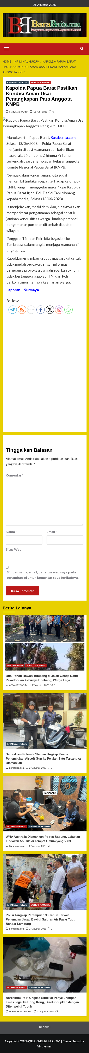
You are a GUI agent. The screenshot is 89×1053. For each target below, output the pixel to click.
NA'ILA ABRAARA (18, 111)
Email (52, 531)
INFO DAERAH (15, 665)
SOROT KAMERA (40, 82)
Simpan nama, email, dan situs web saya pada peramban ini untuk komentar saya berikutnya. (43, 574)
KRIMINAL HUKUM (17, 82)
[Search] (81, 48)
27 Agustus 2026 (40, 685)
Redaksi (44, 1027)
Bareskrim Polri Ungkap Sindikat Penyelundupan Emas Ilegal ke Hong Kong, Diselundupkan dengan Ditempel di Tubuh (42, 1002)
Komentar (15, 475)
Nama (11, 531)
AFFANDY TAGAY (18, 685)
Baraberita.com (16, 768)
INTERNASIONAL (16, 826)
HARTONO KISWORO (20, 1011)
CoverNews (71, 1041)
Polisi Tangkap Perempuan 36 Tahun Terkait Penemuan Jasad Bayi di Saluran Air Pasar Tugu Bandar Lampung (40, 919)
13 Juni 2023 (40, 111)
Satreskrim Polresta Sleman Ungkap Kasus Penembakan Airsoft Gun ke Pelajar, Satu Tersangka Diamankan (43, 758)
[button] (7, 48)
